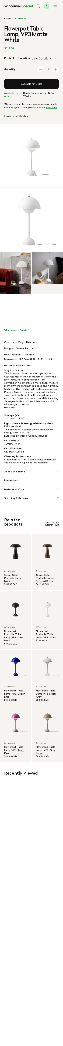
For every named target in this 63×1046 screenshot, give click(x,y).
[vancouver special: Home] (18, 6)
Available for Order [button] (31, 83)
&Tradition (20, 19)
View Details (39, 58)
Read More (51, 107)
